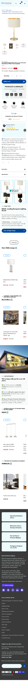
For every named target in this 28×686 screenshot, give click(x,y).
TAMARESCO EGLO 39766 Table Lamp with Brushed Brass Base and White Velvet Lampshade (13, 12)
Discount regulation (7, 614)
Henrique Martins (10, 124)
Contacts (4, 627)
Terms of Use (5, 609)
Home (3, 10)
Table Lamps (8, 10)
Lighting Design (6, 606)
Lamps (14, 242)
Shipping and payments (8, 611)
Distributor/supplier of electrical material (12, 601)
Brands (3, 603)
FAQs (3, 632)
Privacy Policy (5, 617)
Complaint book (6, 638)
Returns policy (5, 619)
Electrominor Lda (9, 675)
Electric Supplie (6, 630)
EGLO (3, 65)
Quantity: (6, 76)
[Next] (8, 162)
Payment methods (6, 622)
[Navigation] (24, 3)
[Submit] (24, 666)
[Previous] (3, 162)
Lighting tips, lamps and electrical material (13, 635)
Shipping (11, 71)
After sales (4, 624)
